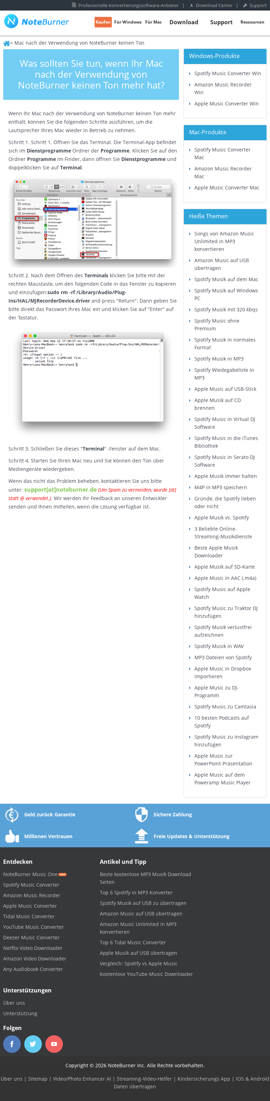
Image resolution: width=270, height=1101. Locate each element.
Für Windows (128, 22)
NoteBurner (36, 23)
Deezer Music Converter (31, 937)
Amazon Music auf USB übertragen (141, 913)
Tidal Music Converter (29, 916)
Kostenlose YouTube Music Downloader (146, 974)
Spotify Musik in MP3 (219, 358)
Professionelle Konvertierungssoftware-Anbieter (128, 5)
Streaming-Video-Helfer (144, 1078)
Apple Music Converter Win (226, 103)
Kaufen (103, 22)
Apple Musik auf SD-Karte (224, 566)
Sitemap (37, 1078)
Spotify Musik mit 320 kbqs (226, 309)
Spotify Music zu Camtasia (225, 706)
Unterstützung (20, 1013)
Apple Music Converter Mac (226, 187)
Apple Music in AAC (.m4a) (225, 578)
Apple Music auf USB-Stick (225, 389)
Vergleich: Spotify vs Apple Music (139, 963)
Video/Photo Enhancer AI (82, 1078)
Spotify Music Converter (31, 884)
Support (258, 5)
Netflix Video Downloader (33, 948)
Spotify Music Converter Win (227, 73)
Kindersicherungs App (204, 1078)
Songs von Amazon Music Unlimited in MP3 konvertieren (224, 241)
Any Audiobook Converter (33, 969)
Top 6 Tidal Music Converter (133, 942)
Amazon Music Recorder (31, 895)
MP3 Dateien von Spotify (223, 657)
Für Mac (153, 22)
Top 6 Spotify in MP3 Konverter (136, 892)
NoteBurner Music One (30, 874)
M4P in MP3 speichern (220, 487)
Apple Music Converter (30, 905)
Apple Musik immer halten (225, 476)
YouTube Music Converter (33, 927)
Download (183, 22)
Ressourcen (252, 22)
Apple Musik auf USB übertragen (138, 953)
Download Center (214, 5)
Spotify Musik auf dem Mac (226, 279)
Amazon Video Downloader (34, 958)
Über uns (14, 1002)
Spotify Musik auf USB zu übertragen (143, 903)
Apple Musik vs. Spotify (221, 517)
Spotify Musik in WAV (219, 646)
